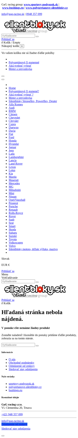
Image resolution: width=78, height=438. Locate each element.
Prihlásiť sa (7, 271)
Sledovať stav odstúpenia (23, 369)
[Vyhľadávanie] (37, 36)
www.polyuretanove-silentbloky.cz (47, 7)
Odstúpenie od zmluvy (22, 365)
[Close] (2, 79)
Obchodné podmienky (21, 362)
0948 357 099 (34, 14)
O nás (12, 359)
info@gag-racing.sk (12, 14)
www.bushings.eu (13, 7)
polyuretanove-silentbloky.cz (25, 386)
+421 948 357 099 (12, 414)
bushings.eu (15, 390)
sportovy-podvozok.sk (21, 383)
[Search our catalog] (37, 282)
